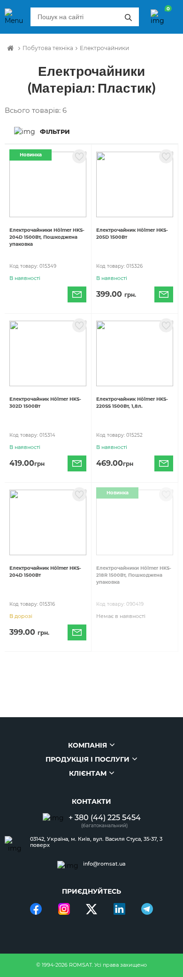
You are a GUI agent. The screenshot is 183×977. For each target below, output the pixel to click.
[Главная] (10, 48)
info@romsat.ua (104, 864)
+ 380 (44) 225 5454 (105, 817)
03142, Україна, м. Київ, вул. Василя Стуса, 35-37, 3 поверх (96, 842)
